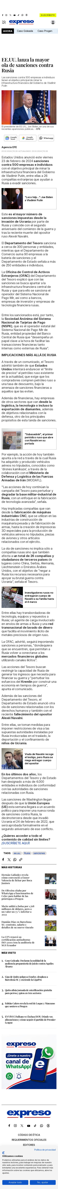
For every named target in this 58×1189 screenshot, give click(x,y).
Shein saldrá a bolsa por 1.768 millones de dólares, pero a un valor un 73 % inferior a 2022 (18, 910)
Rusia (27, 853)
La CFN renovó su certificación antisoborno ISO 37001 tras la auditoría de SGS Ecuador (18, 941)
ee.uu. (17, 853)
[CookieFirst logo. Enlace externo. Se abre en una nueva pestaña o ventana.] (3, 1152)
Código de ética (29, 1134)
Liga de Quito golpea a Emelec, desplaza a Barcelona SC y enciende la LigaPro (26, 978)
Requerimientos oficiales (29, 1139)
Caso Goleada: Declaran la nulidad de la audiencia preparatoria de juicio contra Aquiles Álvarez (29, 963)
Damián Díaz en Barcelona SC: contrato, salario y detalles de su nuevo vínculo (17, 924)
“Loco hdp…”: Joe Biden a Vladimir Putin (39, 199)
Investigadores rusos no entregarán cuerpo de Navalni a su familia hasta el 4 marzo (39, 597)
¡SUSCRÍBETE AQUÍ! (16, 843)
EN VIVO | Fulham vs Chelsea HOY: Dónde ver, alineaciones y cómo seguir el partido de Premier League (30, 1019)
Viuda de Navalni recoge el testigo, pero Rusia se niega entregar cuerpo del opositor (39, 759)
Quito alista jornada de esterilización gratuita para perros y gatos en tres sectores (28, 991)
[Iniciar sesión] (53, 22)
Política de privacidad (45, 1150)
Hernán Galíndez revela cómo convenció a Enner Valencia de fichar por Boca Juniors (17, 879)
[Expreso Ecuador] (29, 1117)
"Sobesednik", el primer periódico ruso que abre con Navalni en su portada (39, 439)
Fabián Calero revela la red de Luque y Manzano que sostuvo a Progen (30, 1005)
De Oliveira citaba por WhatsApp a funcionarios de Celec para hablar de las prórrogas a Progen (17, 894)
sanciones (39, 853)
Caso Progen (45, 30)
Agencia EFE (9, 147)
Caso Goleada (25, 30)
